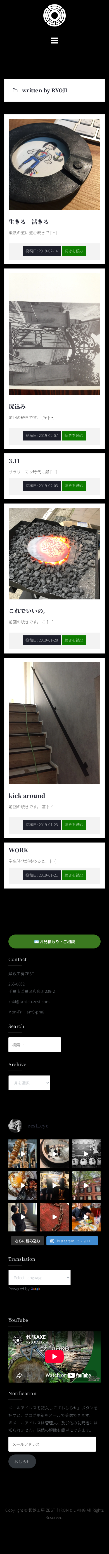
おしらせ (22, 1461)
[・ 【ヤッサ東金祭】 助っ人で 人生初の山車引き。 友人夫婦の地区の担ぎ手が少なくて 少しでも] (86, 1153)
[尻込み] (54, 333)
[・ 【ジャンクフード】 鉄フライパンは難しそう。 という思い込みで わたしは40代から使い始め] (22, 1185)
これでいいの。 (29, 611)
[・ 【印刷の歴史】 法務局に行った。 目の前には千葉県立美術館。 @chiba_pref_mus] (54, 1217)
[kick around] (54, 722)
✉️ (54, 941)
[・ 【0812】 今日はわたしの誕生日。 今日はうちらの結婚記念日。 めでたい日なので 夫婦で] (54, 1153)
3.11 (14, 461)
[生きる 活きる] (54, 164)
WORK (18, 850)
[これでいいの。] (54, 553)
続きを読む (74, 250)
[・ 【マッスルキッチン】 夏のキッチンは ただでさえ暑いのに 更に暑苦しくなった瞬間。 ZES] (54, 1185)
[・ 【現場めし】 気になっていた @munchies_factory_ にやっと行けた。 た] (86, 1217)
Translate (50, 1288)
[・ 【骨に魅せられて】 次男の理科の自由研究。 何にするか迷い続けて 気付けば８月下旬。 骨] (22, 1153)
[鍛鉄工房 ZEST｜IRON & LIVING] (54, 15)
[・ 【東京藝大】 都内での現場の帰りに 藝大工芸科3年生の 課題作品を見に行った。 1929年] (86, 1185)
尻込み (17, 406)
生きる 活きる (29, 221)
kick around (27, 795)
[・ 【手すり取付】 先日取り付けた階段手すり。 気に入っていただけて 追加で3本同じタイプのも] (22, 1217)
